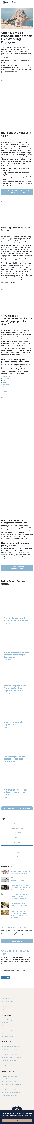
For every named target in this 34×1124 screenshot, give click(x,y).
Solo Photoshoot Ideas (8, 1066)
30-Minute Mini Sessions (9, 1052)
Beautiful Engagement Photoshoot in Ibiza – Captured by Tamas (15, 688)
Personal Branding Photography (11, 1057)
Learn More (17, 941)
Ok (17, 1120)
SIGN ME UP (6, 977)
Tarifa (5, 391)
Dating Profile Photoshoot (10, 1060)
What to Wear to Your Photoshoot (12, 1055)
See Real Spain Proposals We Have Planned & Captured (17, 192)
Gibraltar (6, 389)
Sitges (17, 852)
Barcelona (6, 376)
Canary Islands (8, 387)
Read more (7, 623)
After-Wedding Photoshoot (10, 1095)
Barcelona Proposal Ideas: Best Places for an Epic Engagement (16, 654)
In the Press (5, 1022)
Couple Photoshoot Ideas (9, 1079)
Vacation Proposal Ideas (9, 1076)
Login (3, 1009)
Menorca (6, 385)
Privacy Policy (12, 1117)
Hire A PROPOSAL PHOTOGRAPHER (17, 808)
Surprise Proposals (7, 1001)
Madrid (5, 383)
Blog (3, 1025)
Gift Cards (5, 1004)
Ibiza (4, 380)
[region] (17, 1117)
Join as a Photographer (9, 1020)
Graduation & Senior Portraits (11, 1063)
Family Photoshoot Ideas (9, 1087)
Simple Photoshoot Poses (9, 1049)
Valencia (6, 378)
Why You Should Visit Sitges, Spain (14, 723)
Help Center (5, 1028)
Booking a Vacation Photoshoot (11, 1046)
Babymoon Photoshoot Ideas (11, 1092)
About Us (4, 1007)
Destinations (5, 998)
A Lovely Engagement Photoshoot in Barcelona (16, 619)
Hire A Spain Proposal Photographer (17, 568)
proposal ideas (13, 243)
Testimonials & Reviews (9, 1031)
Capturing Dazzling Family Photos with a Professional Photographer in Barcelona (20, 888)
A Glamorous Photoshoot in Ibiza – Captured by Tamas (16, 792)
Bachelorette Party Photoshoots (12, 1084)
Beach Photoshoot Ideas (9, 1081)
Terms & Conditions (8, 1036)
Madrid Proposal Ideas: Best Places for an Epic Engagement (15, 759)
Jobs (3, 1033)
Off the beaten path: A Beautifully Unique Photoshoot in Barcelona (19, 897)
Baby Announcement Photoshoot (12, 1090)
